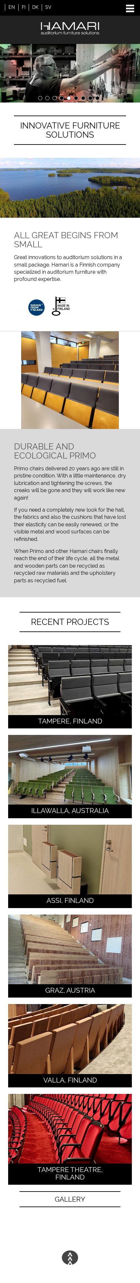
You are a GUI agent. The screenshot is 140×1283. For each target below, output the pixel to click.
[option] (70, 73)
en (11, 7)
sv (48, 7)
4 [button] (62, 98)
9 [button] (97, 98)
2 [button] (47, 98)
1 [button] (40, 98)
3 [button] (54, 98)
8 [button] (90, 98)
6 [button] (76, 98)
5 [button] (69, 98)
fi (23, 7)
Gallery (70, 1199)
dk (35, 7)
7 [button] (83, 98)
